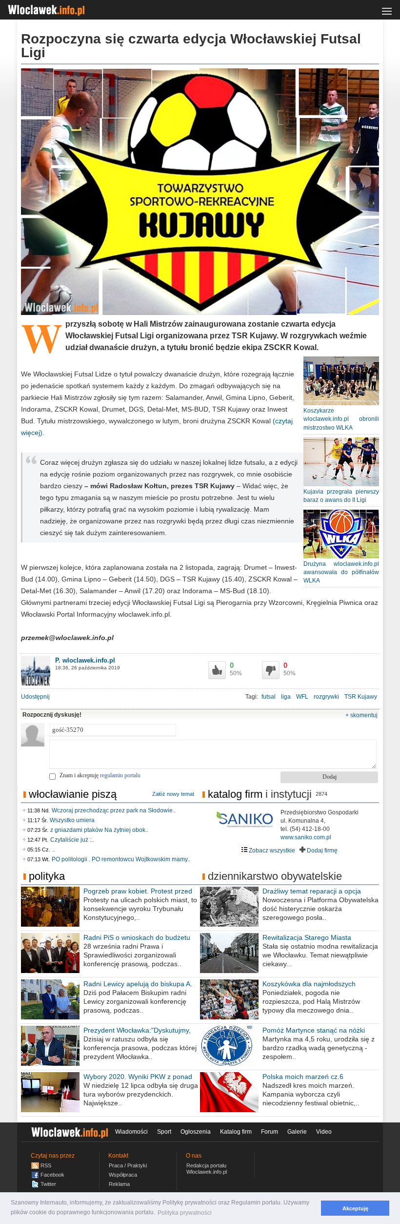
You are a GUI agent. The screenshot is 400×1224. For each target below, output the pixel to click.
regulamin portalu (120, 775)
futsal (268, 696)
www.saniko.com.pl (305, 837)
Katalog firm (235, 794)
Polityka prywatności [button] (185, 1212)
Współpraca (123, 1175)
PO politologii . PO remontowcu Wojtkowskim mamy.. (121, 859)
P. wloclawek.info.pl (85, 660)
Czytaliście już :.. (72, 839)
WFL (302, 696)
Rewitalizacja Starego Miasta (306, 937)
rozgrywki (326, 696)
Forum (269, 1131)
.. (53, 849)
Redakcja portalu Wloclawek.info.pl (206, 1168)
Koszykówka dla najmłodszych (309, 984)
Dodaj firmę (321, 850)
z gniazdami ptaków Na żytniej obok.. (99, 830)
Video (324, 1131)
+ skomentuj (361, 715)
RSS (45, 1165)
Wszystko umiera (72, 820)
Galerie (297, 1131)
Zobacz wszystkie (271, 850)
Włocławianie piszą (73, 794)
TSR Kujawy (360, 696)
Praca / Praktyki (128, 1165)
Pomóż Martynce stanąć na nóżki (313, 1030)
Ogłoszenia (195, 1131)
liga (286, 696)
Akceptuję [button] (355, 1208)
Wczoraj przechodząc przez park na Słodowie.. (114, 810)
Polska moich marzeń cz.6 (302, 1076)
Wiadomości (131, 1131)
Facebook (52, 1175)
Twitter (48, 1184)
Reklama (119, 1184)
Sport (164, 1131)
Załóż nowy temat (173, 794)
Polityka (47, 876)
